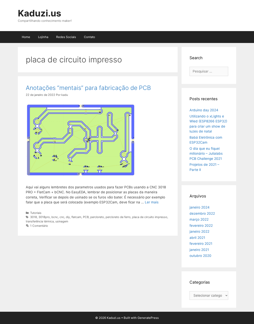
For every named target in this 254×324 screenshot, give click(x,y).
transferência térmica (40, 221)
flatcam (76, 217)
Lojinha (43, 37)
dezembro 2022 (202, 213)
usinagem (61, 221)
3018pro (44, 217)
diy (68, 217)
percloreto (97, 217)
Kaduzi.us (39, 13)
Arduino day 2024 (204, 110)
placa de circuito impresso (149, 217)
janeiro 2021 (199, 250)
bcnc (54, 217)
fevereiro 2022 (201, 226)
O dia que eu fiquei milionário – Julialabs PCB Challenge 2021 (206, 154)
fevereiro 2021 (201, 244)
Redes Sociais (66, 37)
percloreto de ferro (118, 217)
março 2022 (199, 219)
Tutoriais (35, 212)
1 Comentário (39, 225)
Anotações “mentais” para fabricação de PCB (88, 87)
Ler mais (152, 202)
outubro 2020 (200, 256)
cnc (62, 217)
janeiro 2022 (199, 231)
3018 (33, 217)
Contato (89, 37)
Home (26, 37)
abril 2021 (197, 238)
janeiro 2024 (200, 207)
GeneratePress (148, 318)
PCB (86, 217)
